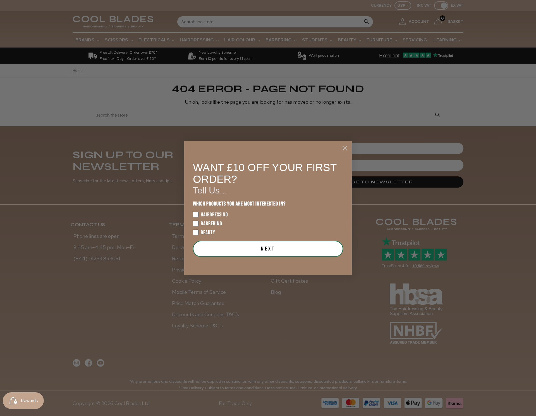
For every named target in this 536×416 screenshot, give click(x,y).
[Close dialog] (345, 148)
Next (268, 248)
